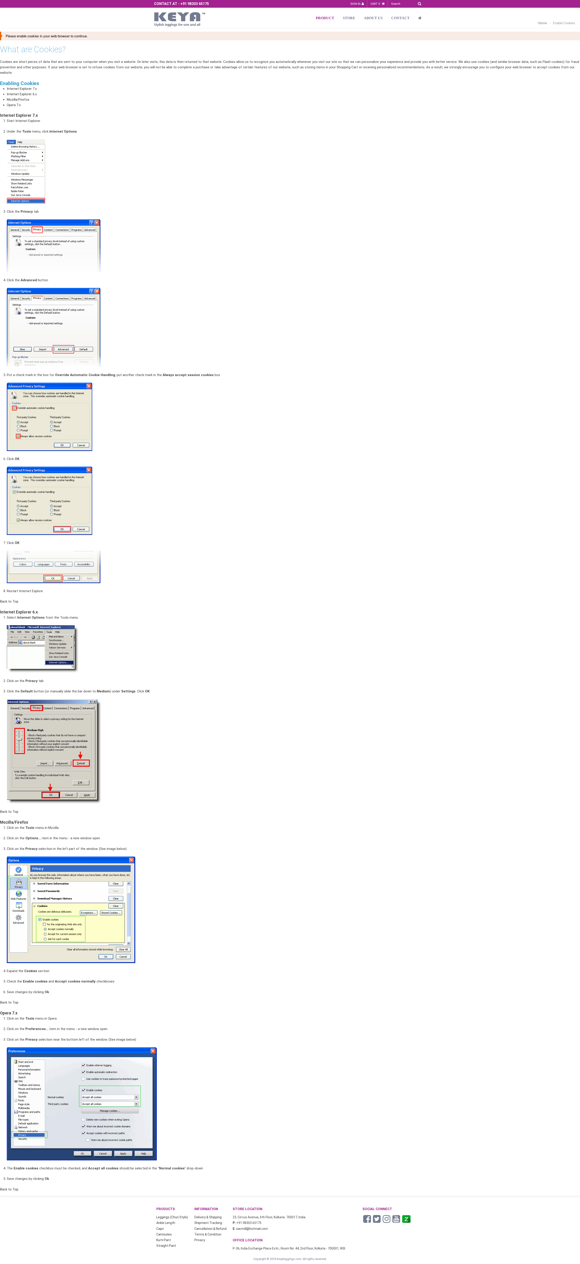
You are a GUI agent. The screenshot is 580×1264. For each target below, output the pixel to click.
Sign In (355, 3)
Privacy (199, 1240)
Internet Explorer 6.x (22, 94)
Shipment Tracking (208, 1223)
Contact (400, 18)
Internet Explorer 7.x (22, 89)
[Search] (420, 3)
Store (349, 18)
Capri (160, 1229)
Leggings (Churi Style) (172, 1217)
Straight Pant (166, 1245)
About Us (373, 18)
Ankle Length (165, 1223)
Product (325, 18)
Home (542, 23)
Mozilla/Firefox (18, 100)
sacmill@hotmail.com (252, 1229)
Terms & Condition (207, 1234)
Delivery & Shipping (208, 1217)
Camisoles (164, 1234)
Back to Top (9, 601)
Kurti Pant (163, 1240)
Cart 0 (375, 3)
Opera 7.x (14, 105)
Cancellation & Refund (210, 1229)
